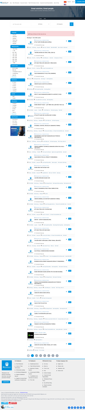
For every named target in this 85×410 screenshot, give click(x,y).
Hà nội (30, 47)
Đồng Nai (41, 183)
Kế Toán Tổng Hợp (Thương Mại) (43, 209)
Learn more (6, 381)
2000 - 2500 (14, 57)
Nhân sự (52, 245)
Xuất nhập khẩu (67, 224)
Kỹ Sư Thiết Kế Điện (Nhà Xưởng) (43, 42)
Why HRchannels (16, 2)
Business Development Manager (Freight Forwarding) (49, 261)
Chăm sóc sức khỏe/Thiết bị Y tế (51, 318)
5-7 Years (14, 87)
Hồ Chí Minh (31, 99)
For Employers (32, 361)
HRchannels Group (46, 361)
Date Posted (15, 116)
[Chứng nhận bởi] (12, 403)
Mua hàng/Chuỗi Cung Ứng (58, 224)
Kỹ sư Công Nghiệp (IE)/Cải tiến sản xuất (57, 256)
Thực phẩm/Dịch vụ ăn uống (40, 99)
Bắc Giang (34, 245)
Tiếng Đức (14, 38)
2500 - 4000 (14, 59)
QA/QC (46, 193)
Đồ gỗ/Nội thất (45, 172)
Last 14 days (14, 122)
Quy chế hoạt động (48, 382)
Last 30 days (14, 124)
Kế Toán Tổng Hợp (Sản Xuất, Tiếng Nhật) (45, 63)
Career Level (15, 65)
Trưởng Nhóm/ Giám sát (17, 71)
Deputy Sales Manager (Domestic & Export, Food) (47, 94)
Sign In (73, 1)
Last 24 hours (15, 119)
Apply (70, 41)
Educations (14, 101)
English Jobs (60, 363)
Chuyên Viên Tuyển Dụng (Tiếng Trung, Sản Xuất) (47, 240)
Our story (46, 363)
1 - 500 (13, 50)
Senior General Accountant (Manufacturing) (47, 198)
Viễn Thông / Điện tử (62, 141)
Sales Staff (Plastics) (40, 303)
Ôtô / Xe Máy (41, 350)
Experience (14, 79)
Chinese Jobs (60, 366)
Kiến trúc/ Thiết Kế (46, 47)
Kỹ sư (13, 110)
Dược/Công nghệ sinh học (50, 204)
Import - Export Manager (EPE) (42, 219)
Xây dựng (58, 172)
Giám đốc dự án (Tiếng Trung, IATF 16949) (45, 344)
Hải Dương (36, 120)
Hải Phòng (34, 47)
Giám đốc (14, 75)
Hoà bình (33, 298)
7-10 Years (14, 89)
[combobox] (40, 24)
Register (69, 1)
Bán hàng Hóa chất (67, 183)
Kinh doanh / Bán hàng (62, 162)
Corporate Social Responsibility (46, 2)
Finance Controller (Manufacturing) (44, 324)
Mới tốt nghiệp (15, 68)
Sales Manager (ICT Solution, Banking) (45, 73)
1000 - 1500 (14, 54)
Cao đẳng (14, 107)
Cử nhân (13, 108)
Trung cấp (14, 105)
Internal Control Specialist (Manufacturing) (47, 125)
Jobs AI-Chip (56, 2)
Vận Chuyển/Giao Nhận (39, 89)
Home (40, 18)
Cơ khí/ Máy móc (45, 57)
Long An (35, 110)
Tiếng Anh (14, 34)
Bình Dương (36, 183)
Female (13, 98)
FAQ (45, 370)
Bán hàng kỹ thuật (36, 78)
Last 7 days (14, 121)
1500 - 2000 (14, 55)
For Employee (18, 361)
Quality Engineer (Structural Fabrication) (46, 188)
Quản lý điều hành (59, 329)
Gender (13, 93)
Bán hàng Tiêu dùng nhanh (47, 298)
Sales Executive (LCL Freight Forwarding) (45, 157)
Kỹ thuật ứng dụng (54, 110)
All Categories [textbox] (60, 24)
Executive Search (23, 2)
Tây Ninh (39, 110)
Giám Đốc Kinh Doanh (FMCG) (42, 292)
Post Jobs (32, 380)
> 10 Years (14, 90)
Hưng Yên (39, 47)
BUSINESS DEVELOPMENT (40, 334)
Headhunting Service (34, 363)
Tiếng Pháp (14, 36)
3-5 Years (14, 85)
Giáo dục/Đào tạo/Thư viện (63, 318)
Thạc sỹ (13, 112)
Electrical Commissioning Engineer (44, 251)
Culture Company (47, 372)
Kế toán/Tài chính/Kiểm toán (47, 68)
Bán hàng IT (43, 78)
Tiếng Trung (14, 40)
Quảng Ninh (41, 120)
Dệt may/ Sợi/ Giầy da (48, 130)
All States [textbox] (40, 24)
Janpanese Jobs (61, 368)
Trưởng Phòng (15, 73)
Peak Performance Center (33, 2)
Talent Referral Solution (35, 366)
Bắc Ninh (34, 162)
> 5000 (13, 62)
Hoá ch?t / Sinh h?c (45, 214)
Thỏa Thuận (14, 48)
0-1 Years (14, 82)
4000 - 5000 (14, 61)
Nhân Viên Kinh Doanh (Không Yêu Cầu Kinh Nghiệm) (48, 271)
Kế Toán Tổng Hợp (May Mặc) (42, 230)
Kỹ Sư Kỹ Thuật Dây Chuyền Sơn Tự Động (45, 115)
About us (46, 366)
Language (14, 32)
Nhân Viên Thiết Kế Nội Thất (41, 167)
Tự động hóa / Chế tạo (58, 57)
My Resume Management (21, 372)
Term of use (46, 368)
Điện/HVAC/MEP (54, 47)
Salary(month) (15, 46)
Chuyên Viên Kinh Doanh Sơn (42, 178)
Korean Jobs (60, 370)
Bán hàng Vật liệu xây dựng (58, 183)
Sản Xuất (51, 57)
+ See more (13, 76)
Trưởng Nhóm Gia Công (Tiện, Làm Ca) (44, 52)
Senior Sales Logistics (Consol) (43, 83)
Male (13, 96)
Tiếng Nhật (14, 41)
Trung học (14, 103)
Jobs (11, 2)
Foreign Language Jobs (62, 361)
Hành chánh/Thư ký (46, 245)
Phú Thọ (33, 57)
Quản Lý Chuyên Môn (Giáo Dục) (42, 313)
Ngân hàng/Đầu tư (38, 339)
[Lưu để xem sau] (66, 41)
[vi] (65, 2)
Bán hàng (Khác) (50, 78)
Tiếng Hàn (14, 43)
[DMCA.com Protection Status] (4, 402)
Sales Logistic (54, 162)
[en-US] (65, 4)
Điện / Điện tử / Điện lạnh (62, 47)
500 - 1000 (14, 52)
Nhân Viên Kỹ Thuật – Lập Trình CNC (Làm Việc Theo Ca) (49, 104)
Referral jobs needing (20, 370)
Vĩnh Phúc (38, 57)
